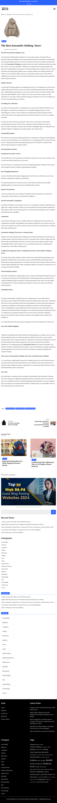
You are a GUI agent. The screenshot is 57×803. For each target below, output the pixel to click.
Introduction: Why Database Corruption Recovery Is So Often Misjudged (20, 530)
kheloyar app (43, 766)
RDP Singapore (34, 777)
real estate (40, 777)
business (33, 749)
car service (39, 749)
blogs (49, 747)
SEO (2, 579)
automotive (45, 747)
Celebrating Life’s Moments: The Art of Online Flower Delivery (43, 464)
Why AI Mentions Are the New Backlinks (12, 532)
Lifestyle (4, 41)
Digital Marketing (35, 752)
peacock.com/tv (35, 774)
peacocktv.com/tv (47, 774)
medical (46, 772)
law (53, 769)
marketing (39, 772)
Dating (3, 550)
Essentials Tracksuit (30, 408)
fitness (39, 760)
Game (3, 561)
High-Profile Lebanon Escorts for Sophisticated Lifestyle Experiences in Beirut (22, 524)
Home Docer (4, 569)
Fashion (3, 555)
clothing (45, 749)
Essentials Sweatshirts (44, 757)
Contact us (4, 713)
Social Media (4, 582)
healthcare (47, 763)
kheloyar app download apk (46, 769)
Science (45, 777)
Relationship (4, 577)
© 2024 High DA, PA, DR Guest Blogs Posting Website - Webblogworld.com (28, 799)
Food (2, 558)
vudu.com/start (33, 782)
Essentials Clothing (10, 408)
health (49, 760)
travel (47, 779)
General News (5, 563)
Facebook (29, 4)
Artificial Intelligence (36, 747)
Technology (4, 585)
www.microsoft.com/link (42, 782)
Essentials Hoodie (20, 408)
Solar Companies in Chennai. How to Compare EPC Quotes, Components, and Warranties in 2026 (27, 527)
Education (4, 553)
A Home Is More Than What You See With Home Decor (16, 522)
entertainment (33, 754)
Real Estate (4, 574)
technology (41, 779)
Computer (4, 547)
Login (3, 707)
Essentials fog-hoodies (49, 754)
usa (50, 779)
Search (53, 512)
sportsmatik (32, 779)
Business (3, 545)
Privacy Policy (5, 719)
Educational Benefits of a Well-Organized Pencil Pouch (12, 463)
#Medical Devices (35, 744)
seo (49, 777)
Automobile (4, 542)
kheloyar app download (35, 769)
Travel (3, 587)
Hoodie (32, 767)
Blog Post (4, 716)
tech (36, 779)
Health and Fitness (6, 566)
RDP (54, 774)
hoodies (38, 766)
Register (3, 710)
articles (41, 744)
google (43, 760)
